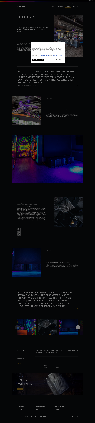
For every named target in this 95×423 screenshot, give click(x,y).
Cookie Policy (54, 55)
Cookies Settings (59, 59)
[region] (48, 52)
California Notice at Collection (43, 55)
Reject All (35, 59)
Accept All (41, 59)
